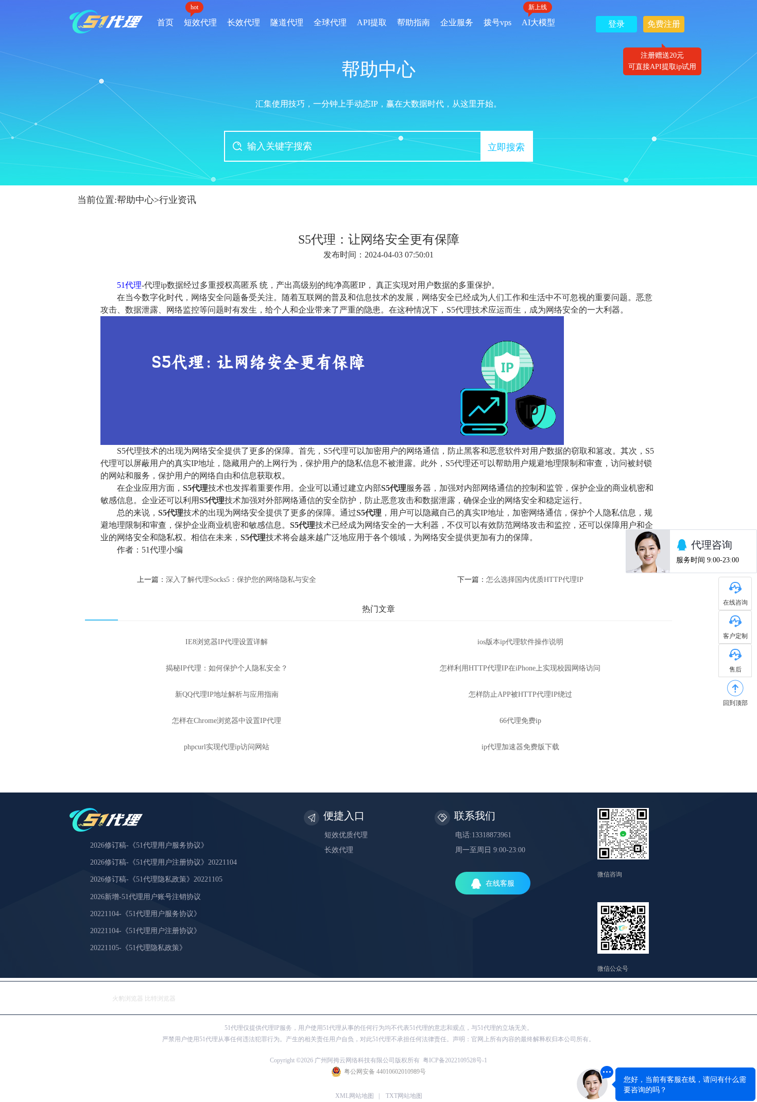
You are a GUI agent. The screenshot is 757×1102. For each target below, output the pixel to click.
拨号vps (497, 22)
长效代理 (243, 22)
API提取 (372, 22)
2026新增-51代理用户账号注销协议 (145, 897)
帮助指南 (413, 22)
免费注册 (663, 26)
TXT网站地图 (404, 1095)
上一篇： (226, 579)
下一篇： (520, 579)
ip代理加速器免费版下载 (520, 747)
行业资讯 (177, 200)
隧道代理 (286, 22)
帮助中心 (135, 200)
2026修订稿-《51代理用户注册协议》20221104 (163, 862)
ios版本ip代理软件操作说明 (520, 642)
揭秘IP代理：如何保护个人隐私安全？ (227, 668)
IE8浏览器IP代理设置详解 (226, 642)
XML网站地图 (354, 1095)
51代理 (129, 285)
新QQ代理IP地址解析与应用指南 (227, 694)
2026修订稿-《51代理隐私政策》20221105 (156, 879)
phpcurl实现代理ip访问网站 (226, 747)
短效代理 (200, 19)
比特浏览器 (160, 998)
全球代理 (330, 22)
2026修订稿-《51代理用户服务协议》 (149, 845)
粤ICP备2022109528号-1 (455, 1060)
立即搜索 (506, 147)
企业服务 (456, 22)
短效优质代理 (346, 835)
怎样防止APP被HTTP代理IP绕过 (520, 694)
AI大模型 (538, 19)
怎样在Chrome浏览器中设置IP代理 (226, 721)
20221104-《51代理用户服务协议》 (145, 914)
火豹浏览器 (127, 998)
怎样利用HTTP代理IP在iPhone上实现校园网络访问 (520, 668)
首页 (165, 22)
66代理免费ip (520, 721)
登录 (616, 24)
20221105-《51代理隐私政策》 (138, 948)
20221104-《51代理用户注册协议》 (145, 931)
